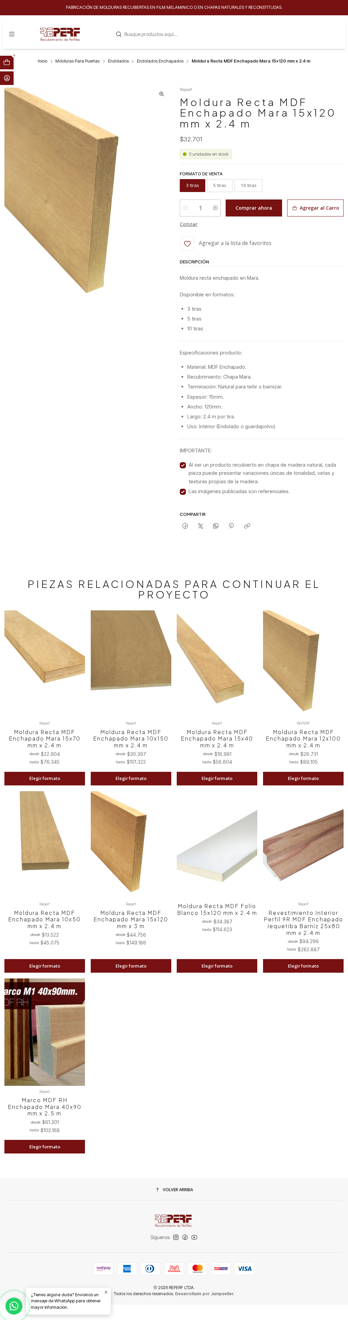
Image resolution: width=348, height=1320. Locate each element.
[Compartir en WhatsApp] (216, 526)
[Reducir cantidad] (185, 208)
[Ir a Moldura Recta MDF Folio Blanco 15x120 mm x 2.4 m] (217, 845)
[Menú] (12, 34)
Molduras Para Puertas (77, 61)
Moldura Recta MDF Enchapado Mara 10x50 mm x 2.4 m (44, 919)
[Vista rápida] (75, 671)
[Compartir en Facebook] (185, 526)
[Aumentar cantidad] (215, 208)
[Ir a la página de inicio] (61, 34)
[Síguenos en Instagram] (176, 1237)
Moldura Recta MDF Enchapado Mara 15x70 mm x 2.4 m (45, 738)
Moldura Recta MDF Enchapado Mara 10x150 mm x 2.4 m (131, 738)
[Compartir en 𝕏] (200, 526)
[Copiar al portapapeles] (247, 526)
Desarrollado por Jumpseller (204, 1293)
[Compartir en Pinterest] (231, 526)
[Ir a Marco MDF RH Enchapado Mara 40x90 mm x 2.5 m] (44, 1032)
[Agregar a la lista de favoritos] (75, 656)
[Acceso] (7, 78)
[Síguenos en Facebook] (185, 1237)
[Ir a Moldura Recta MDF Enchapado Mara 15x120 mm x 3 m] (131, 845)
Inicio (42, 61)
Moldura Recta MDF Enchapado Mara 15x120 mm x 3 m (130, 919)
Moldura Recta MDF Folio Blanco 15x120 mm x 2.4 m (217, 909)
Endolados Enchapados (160, 61)
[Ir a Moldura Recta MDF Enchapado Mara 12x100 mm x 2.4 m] (303, 664)
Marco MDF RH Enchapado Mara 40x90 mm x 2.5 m (45, 1106)
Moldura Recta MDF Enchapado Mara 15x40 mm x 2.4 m (217, 738)
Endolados (118, 61)
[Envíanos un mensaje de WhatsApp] (13, 1306)
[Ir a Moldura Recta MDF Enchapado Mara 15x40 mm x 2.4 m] (217, 664)
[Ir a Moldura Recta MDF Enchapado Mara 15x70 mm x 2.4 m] (44, 664)
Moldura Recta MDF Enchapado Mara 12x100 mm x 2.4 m (303, 738)
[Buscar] (118, 34)
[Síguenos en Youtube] (194, 1237)
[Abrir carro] (7, 62)
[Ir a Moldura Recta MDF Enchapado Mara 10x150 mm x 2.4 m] (131, 664)
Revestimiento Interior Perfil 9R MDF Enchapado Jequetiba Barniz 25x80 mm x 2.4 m (303, 922)
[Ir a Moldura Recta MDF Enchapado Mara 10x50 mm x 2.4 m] (44, 845)
